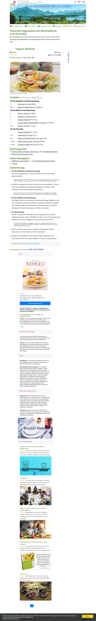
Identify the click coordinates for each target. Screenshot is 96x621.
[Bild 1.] (35, 84)
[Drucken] (68, 55)
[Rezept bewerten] (13, 55)
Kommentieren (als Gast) (19, 250)
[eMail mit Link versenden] (68, 62)
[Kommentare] (68, 52)
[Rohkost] (35, 274)
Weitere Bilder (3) (24, 300)
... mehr (22, 327)
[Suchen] (75, 2)
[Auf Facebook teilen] (68, 57)
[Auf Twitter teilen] (68, 59)
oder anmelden (36, 249)
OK (88, 616)
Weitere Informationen (11, 619)
